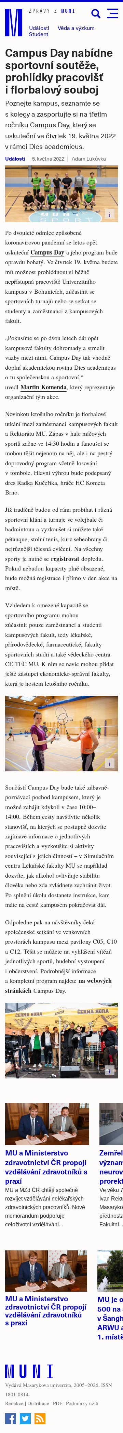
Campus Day (47, 252)
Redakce (14, 1403)
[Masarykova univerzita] (29, 1373)
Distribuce (38, 1403)
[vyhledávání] (96, 14)
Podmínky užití (82, 1403)
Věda (76, 27)
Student (38, 33)
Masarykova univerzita (47, 1384)
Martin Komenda (43, 386)
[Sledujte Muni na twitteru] (25, 1418)
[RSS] (40, 1418)
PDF (57, 1403)
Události (39, 27)
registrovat (65, 558)
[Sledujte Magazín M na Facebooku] (10, 1418)
